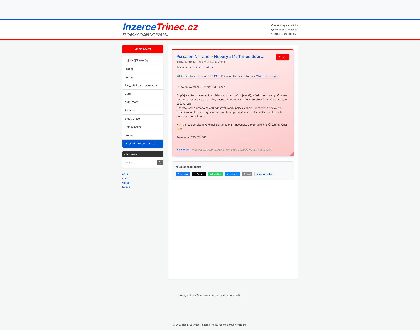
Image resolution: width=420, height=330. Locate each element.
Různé (129, 135)
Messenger (232, 174)
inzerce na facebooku (284, 34)
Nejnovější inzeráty (136, 60)
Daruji (128, 93)
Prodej (129, 68)
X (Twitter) (199, 174)
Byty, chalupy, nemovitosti (141, 85)
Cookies (126, 182)
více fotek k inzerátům (285, 29)
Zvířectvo (130, 110)
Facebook (183, 174)
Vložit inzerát (142, 49)
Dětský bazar (133, 127)
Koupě (129, 77)
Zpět (284, 57)
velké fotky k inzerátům (285, 25)
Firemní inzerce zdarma (140, 143)
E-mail (247, 174)
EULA (125, 178)
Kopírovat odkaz (265, 174)
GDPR (125, 174)
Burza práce (132, 118)
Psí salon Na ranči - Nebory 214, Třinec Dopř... (221, 56)
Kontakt (126, 187)
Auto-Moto (131, 102)
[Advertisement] (210, 8)
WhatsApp (215, 174)
